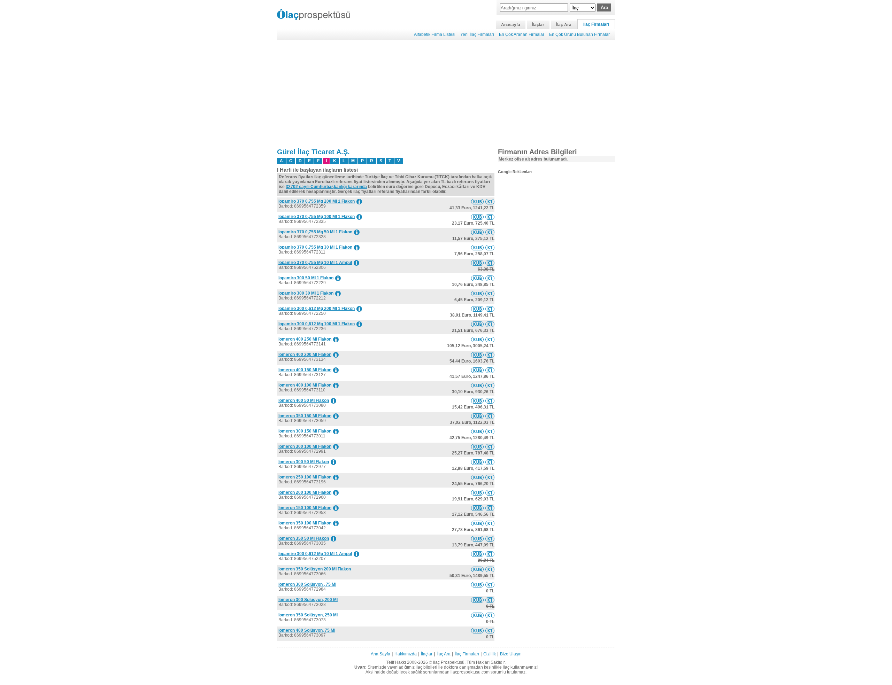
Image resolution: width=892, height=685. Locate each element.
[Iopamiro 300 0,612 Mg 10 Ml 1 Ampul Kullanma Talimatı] (489, 554)
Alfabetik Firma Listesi (434, 34)
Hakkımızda (405, 654)
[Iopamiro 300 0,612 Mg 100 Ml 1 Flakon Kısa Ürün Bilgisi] (477, 324)
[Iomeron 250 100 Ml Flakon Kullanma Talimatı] (489, 477)
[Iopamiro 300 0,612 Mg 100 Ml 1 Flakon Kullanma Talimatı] (489, 324)
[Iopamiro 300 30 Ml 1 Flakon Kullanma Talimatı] (489, 293)
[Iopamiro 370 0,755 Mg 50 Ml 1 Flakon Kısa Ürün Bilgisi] (477, 232)
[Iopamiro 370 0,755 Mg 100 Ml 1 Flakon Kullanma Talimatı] (489, 217)
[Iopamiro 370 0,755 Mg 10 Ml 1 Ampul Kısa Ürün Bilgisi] (477, 263)
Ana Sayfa (380, 654)
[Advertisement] (446, 94)
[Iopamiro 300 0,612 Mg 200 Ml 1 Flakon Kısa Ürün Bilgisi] (477, 309)
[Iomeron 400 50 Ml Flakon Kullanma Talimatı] (489, 401)
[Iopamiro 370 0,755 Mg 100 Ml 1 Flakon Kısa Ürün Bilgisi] (477, 217)
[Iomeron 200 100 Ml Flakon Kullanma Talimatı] (489, 493)
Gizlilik (489, 654)
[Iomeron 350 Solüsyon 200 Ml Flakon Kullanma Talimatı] (489, 569)
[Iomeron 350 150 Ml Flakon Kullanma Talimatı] (489, 416)
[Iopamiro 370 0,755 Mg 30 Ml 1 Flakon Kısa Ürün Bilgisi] (477, 247)
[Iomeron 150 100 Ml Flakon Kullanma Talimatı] (489, 508)
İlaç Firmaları (596, 24)
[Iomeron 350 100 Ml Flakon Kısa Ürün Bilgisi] (477, 523)
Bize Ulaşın (511, 654)
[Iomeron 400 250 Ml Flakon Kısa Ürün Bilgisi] (477, 339)
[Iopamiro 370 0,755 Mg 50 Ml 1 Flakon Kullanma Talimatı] (489, 232)
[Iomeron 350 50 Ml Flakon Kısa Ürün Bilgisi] (477, 539)
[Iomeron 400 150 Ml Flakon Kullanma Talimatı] (489, 370)
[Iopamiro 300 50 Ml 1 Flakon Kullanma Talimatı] (489, 278)
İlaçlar (538, 24)
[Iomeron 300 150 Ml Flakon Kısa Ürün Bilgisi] (477, 431)
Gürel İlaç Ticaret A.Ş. (313, 152)
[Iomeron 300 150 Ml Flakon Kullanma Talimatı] (489, 431)
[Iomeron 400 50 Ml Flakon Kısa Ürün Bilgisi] (477, 401)
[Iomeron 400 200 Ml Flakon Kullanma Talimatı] (489, 355)
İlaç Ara (563, 24)
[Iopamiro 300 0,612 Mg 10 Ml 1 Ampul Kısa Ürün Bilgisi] (477, 554)
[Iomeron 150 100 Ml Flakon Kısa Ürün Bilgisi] (477, 508)
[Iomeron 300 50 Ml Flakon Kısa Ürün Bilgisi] (477, 462)
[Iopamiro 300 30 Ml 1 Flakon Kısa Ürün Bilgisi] (477, 293)
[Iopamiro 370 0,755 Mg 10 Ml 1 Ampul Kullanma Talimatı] (489, 263)
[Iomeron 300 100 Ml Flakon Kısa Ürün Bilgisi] (477, 447)
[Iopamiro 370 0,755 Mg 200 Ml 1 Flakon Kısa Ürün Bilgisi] (477, 201)
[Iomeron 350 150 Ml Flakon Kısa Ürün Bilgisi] (477, 416)
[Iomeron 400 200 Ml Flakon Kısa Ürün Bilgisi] (477, 355)
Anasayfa (510, 24)
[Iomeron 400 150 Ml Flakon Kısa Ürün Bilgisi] (477, 370)
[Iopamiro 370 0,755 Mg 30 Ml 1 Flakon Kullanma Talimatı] (489, 247)
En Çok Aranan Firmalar (521, 34)
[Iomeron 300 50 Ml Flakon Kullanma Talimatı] (489, 462)
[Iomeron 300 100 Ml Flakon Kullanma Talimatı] (489, 447)
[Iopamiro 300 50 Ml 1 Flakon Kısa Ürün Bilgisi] (477, 278)
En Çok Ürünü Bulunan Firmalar (579, 34)
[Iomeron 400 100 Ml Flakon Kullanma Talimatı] (489, 385)
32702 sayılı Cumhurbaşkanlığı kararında (326, 186)
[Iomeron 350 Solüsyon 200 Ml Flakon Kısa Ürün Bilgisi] (477, 569)
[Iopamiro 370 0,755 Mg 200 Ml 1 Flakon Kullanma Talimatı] (489, 201)
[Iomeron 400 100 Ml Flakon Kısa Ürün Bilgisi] (477, 385)
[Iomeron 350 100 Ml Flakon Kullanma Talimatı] (489, 523)
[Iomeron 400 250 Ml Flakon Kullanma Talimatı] (489, 339)
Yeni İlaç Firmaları (477, 34)
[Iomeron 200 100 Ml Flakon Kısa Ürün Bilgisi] (477, 493)
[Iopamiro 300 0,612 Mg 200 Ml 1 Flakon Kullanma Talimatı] (489, 309)
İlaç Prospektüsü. (449, 662)
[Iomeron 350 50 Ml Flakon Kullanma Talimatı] (489, 539)
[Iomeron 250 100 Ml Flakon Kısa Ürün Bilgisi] (477, 477)
